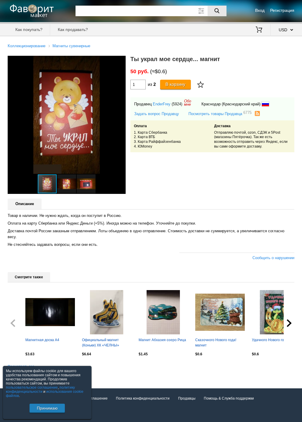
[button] (120, 61)
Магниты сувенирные (71, 46)
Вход (260, 10)
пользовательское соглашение (32, 387)
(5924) (177, 104)
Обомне (187, 102)
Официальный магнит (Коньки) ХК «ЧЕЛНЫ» (100, 342)
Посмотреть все (21, 366)
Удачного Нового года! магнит (276, 340)
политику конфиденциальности (40, 389)
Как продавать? (73, 29)
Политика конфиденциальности (143, 398)
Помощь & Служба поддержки (229, 398)
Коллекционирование (26, 46)
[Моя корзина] (259, 30)
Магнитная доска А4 (42, 340)
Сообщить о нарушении (273, 258)
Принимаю (47, 408)
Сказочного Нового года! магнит (215, 342)
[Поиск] (217, 11)
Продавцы (187, 398)
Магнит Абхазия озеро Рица (162, 340)
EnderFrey (161, 104)
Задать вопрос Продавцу (156, 114)
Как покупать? (28, 29)
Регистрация (282, 10)
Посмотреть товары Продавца (220, 113)
